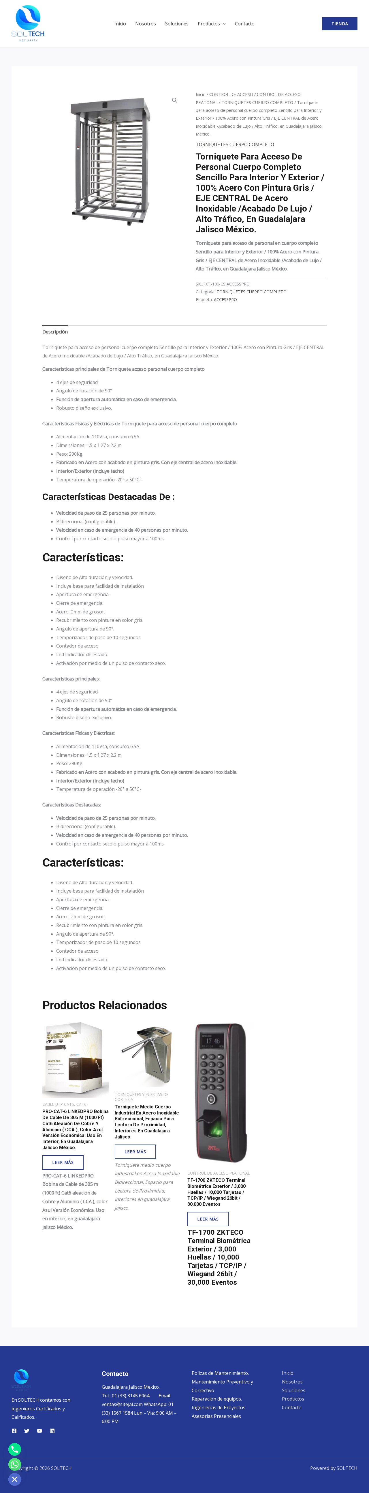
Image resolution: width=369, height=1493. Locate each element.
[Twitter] (26, 1430)
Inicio (120, 24)
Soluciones (177, 24)
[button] (223, 24)
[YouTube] (39, 1430)
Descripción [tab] (55, 332)
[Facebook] (14, 1430)
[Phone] (14, 1449)
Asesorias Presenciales (216, 1416)
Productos (209, 24)
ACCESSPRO (225, 299)
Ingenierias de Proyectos (218, 1407)
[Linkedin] (52, 1430)
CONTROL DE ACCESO (231, 94)
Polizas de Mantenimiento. (220, 1373)
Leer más (63, 1162)
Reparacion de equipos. (217, 1399)
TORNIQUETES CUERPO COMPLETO (257, 102)
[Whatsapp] (14, 1464)
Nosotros (145, 24)
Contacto (245, 24)
